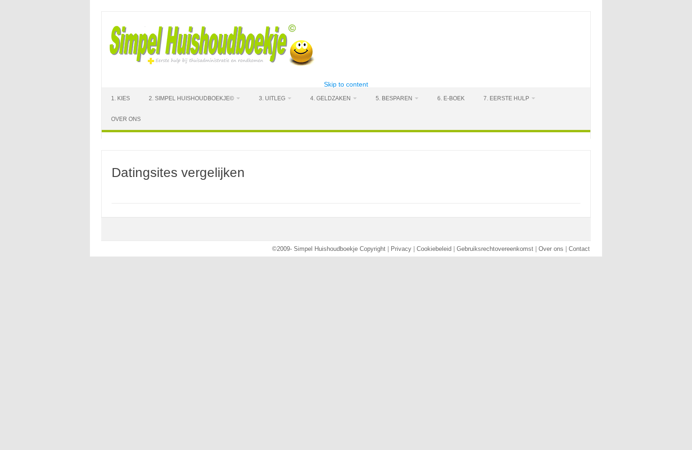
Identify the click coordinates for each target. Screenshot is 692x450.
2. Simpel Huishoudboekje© (191, 98)
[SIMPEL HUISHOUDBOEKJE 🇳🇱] (213, 65)
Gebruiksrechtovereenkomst (495, 248)
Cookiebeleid (434, 248)
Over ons (551, 248)
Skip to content (346, 84)
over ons (126, 119)
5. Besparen (394, 98)
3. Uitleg (272, 98)
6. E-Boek (451, 98)
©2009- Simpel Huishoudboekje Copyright (329, 248)
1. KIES (120, 98)
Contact (579, 248)
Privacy (401, 248)
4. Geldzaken (330, 98)
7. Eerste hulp (506, 98)
